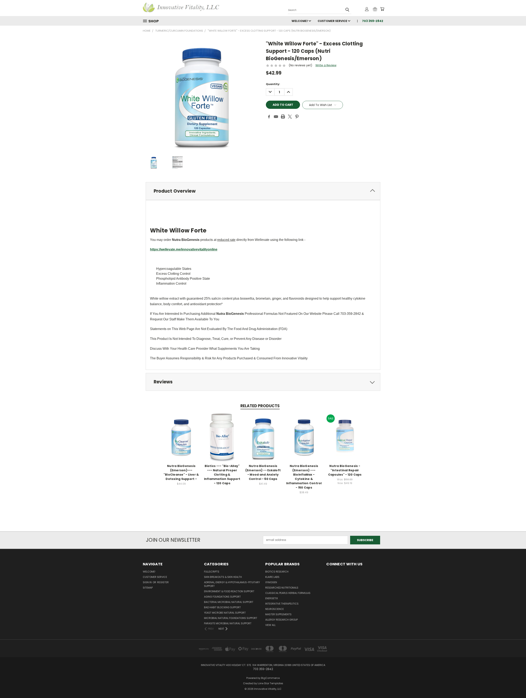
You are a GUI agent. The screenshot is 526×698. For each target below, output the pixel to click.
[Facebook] (269, 117)
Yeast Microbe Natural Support (225, 612)
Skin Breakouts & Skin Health (223, 577)
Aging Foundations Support (222, 596)
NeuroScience (274, 609)
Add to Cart (181, 441)
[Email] (276, 117)
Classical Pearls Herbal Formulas (287, 593)
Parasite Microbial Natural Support (227, 623)
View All (270, 625)
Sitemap (148, 587)
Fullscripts (211, 571)
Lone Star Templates (270, 683)
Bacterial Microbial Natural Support (228, 602)
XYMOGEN (271, 582)
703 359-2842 (372, 21)
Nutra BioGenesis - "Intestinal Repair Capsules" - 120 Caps (345, 470)
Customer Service (333, 21)
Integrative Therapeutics (282, 603)
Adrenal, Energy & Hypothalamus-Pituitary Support (232, 584)
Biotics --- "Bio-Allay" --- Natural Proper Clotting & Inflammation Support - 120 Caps (222, 474)
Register (163, 582)
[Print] (283, 117)
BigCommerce (270, 678)
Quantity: (273, 84)
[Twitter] (290, 117)
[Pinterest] (297, 117)
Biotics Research (276, 571)
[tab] (263, 191)
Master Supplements (278, 614)
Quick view (181, 433)
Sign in (147, 582)
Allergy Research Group (281, 619)
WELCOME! (300, 21)
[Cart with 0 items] (382, 9)
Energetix (271, 598)
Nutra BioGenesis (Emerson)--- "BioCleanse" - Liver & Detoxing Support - (181, 472)
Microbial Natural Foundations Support (230, 618)
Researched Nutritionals (281, 587)
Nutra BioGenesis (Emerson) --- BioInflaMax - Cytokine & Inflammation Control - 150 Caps (304, 477)
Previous (515, 685)
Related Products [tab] (260, 406)
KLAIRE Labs (272, 577)
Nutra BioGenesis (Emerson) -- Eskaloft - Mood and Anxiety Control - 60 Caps (263, 472)
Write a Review (325, 65)
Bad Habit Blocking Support (222, 607)
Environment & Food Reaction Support (229, 591)
